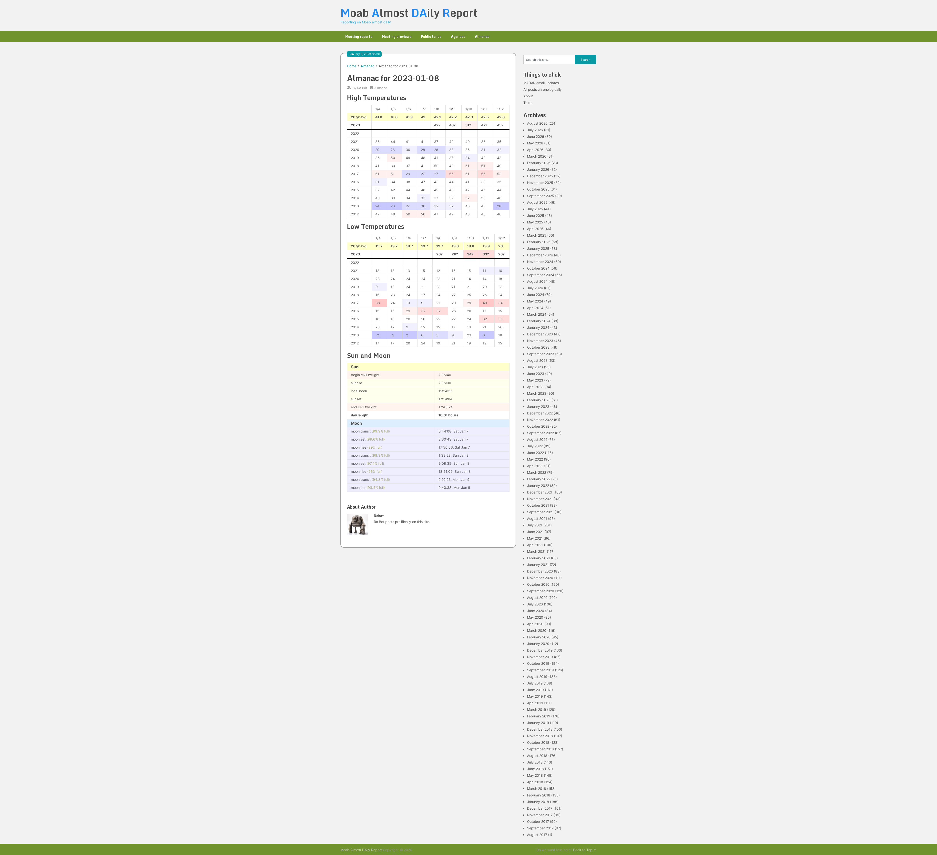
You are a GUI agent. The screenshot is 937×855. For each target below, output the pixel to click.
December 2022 (540, 413)
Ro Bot (362, 88)
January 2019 (538, 723)
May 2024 (535, 301)
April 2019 (535, 703)
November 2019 (540, 657)
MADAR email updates (541, 83)
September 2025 (540, 196)
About (528, 96)
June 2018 (535, 769)
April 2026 (535, 150)
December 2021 (539, 492)
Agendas (458, 36)
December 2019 (540, 650)
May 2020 (535, 617)
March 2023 (536, 393)
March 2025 (536, 235)
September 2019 (540, 670)
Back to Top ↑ (585, 850)
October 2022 (538, 426)
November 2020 (540, 578)
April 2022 (535, 466)
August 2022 (537, 439)
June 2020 (535, 611)
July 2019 (535, 683)
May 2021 (535, 538)
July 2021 (534, 525)
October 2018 (538, 742)
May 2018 (535, 775)
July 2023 (535, 367)
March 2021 (536, 551)
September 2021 (540, 512)
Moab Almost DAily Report (361, 850)
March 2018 (536, 788)
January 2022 (538, 485)
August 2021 (537, 518)
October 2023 (538, 347)
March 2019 (536, 709)
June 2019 (535, 690)
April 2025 (535, 229)
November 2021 (540, 499)
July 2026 (535, 130)
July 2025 (535, 209)
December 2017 (539, 808)
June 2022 (535, 453)
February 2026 (538, 163)
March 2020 (536, 630)
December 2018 (540, 729)
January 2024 (538, 327)
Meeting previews (396, 36)
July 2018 (535, 762)
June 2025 (535, 215)
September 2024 (540, 275)
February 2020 (538, 637)
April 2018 (535, 782)
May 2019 (535, 696)
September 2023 (540, 354)
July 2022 (535, 446)
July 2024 (535, 288)
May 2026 (535, 143)
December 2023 (540, 334)
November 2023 (540, 341)
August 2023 (537, 360)
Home (351, 66)
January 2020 (538, 644)
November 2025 (540, 183)
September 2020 (540, 591)
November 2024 (540, 262)
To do (527, 103)
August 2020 (537, 597)
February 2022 (538, 479)
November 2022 (540, 420)
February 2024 (538, 321)
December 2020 (540, 571)
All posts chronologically (542, 89)
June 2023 (535, 374)
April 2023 (535, 387)
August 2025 (537, 202)
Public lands (431, 36)
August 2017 (537, 835)
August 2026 (537, 123)
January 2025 (538, 248)
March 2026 (536, 156)
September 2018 (540, 749)
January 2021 (538, 565)
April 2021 (535, 545)
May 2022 (535, 459)
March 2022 (536, 472)
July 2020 (535, 604)
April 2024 (535, 308)
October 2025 (538, 189)
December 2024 (540, 255)
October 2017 (538, 821)
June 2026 (535, 136)
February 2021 (538, 558)
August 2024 (537, 281)
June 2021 (535, 532)
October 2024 (538, 268)
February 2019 (538, 716)
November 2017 (540, 815)
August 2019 (537, 676)
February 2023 (538, 400)
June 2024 (535, 294)
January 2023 (538, 406)
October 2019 (538, 663)
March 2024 (536, 314)
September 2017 (540, 828)
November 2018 (540, 736)
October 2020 (538, 584)
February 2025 (538, 242)
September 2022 (540, 433)
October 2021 (538, 505)
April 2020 (535, 624)
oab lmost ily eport (409, 12)
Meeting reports (358, 36)
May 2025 (535, 222)
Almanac (482, 36)
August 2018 (537, 756)
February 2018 (538, 795)
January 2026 (538, 169)
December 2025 (540, 176)
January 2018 (538, 802)
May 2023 (535, 380)
